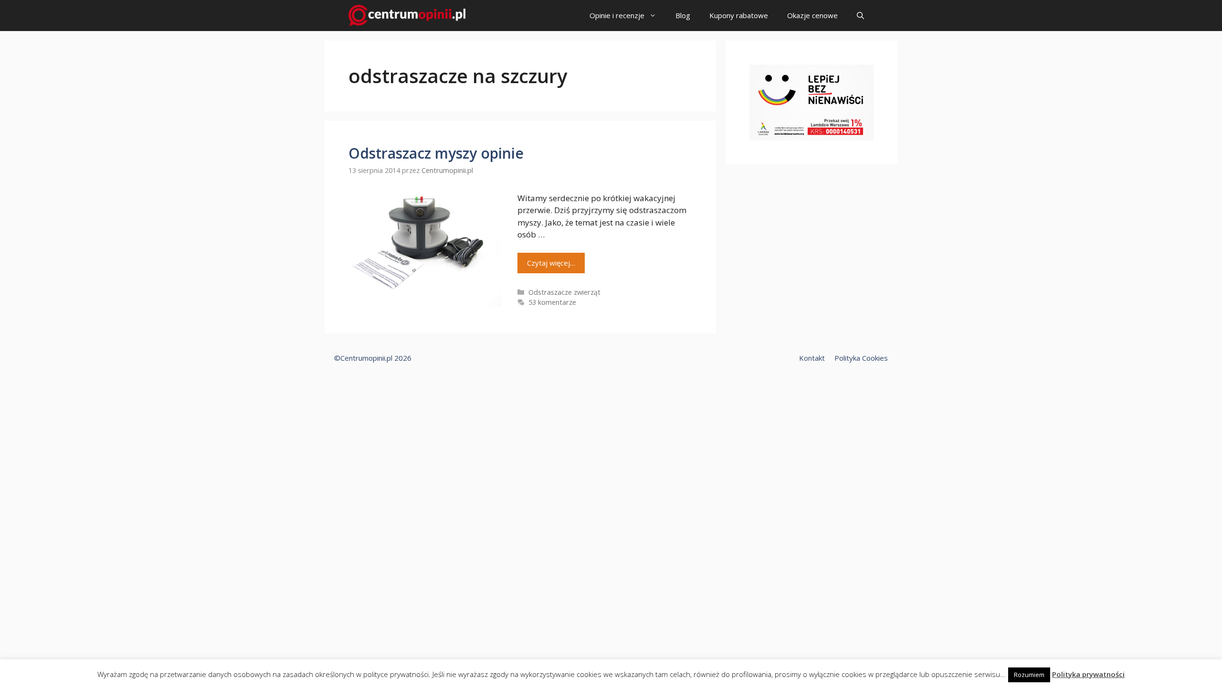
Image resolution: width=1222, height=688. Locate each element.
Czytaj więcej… (551, 263)
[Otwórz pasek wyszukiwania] (860, 15)
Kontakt (812, 358)
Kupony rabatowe (738, 15)
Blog (682, 15)
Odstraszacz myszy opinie (436, 153)
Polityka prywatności (1088, 674)
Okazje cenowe (812, 15)
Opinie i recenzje (617, 15)
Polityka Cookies (861, 358)
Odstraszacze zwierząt (564, 292)
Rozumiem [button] (1029, 674)
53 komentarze (552, 302)
